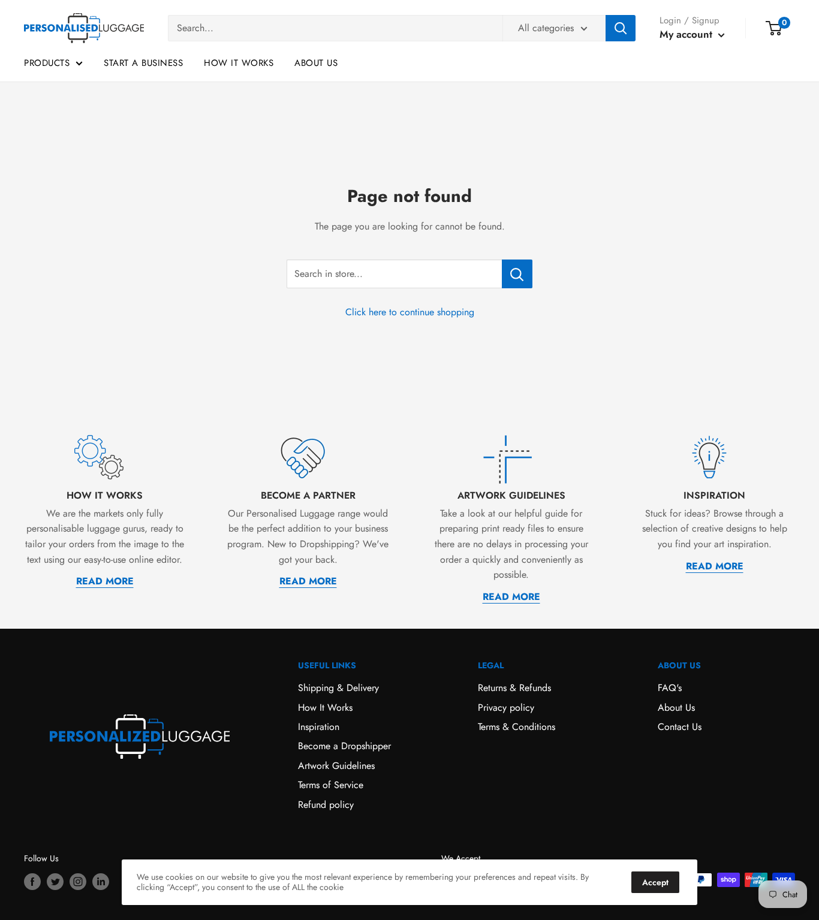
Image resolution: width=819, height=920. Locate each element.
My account (687, 34)
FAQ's (670, 688)
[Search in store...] (517, 274)
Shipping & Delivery (338, 688)
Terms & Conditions (516, 727)
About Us (316, 63)
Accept (655, 882)
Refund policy (326, 805)
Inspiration (318, 727)
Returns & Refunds (514, 688)
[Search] (621, 28)
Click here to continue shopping (409, 312)
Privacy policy (506, 707)
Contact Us (679, 727)
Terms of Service (330, 785)
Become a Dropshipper (344, 746)
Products (47, 63)
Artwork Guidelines (336, 766)
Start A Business (143, 63)
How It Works (238, 63)
